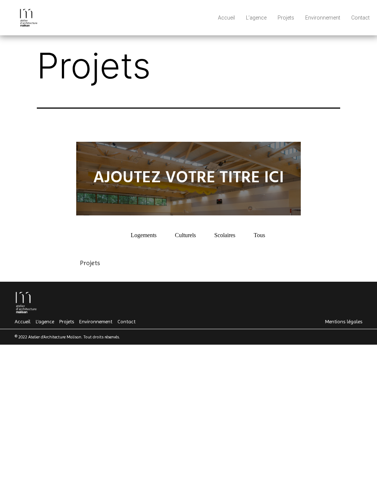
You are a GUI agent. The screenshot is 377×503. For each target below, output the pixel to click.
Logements (143, 235)
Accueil (226, 18)
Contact (360, 18)
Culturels (185, 235)
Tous (259, 235)
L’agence (256, 18)
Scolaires (224, 235)
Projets (286, 18)
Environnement (322, 18)
